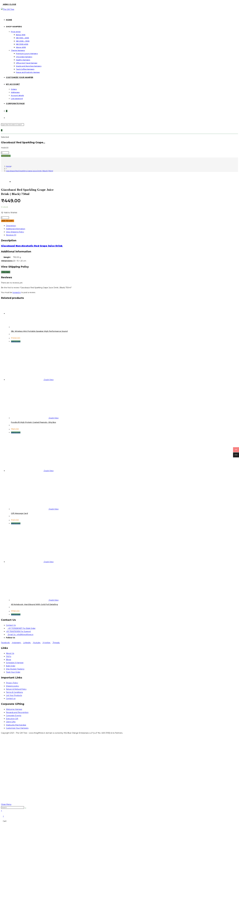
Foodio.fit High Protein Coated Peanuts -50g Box (33, 422)
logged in (17, 292)
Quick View (48, 380)
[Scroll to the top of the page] (1, 801)
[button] (9, 212)
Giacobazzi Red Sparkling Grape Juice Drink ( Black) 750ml (29, 171)
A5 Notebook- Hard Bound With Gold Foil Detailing (34, 604)
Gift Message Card (19, 513)
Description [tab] (11, 226)
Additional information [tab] (15, 229)
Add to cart (6, 156)
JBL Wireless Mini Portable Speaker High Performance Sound (39, 331)
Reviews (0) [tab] (11, 235)
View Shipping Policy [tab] (15, 232)
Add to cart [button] (15, 341)
